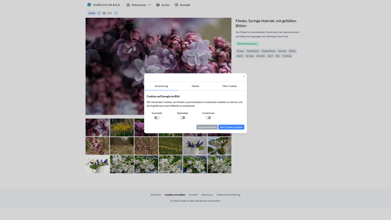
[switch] (156, 117)
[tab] (161, 86)
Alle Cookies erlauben (231, 127)
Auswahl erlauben (207, 127)
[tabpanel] (195, 111)
